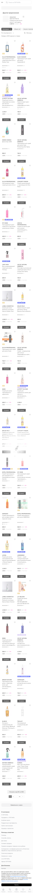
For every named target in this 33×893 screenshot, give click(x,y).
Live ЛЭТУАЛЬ (5, 857)
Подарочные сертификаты (9, 821)
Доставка (4, 839)
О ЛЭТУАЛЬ (4, 813)
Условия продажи (6, 841)
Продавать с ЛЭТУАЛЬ (7, 816)
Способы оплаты (6, 836)
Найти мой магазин (7, 824)
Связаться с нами (6, 854)
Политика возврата (7, 851)
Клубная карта (5, 818)
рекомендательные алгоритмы (18, 876)
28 (19, 795)
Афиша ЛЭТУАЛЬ (6, 860)
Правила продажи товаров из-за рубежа (13, 844)
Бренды (3, 866)
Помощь (3, 833)
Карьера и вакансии (7, 826)
